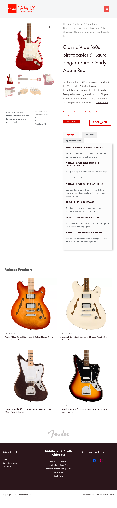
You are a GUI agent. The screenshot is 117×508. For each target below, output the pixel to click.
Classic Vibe (42, 124)
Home (66, 24)
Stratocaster (39, 121)
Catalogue (77, 24)
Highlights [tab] (71, 134)
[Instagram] (101, 460)
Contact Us (7, 466)
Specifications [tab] (73, 140)
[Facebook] (94, 460)
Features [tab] (89, 134)
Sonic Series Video (10, 463)
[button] (49, 27)
